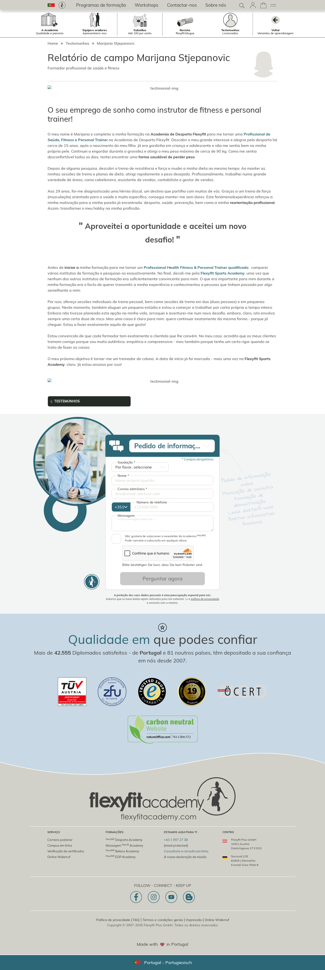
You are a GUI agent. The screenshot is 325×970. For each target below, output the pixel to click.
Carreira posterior (60, 840)
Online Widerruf (58, 857)
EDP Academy (121, 857)
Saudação (126, 462)
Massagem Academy (124, 845)
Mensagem (126, 515)
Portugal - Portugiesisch (168, 962)
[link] (62, 5)
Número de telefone (152, 502)
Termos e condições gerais (163, 920)
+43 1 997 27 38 (176, 840)
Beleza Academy (122, 851)
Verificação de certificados (65, 851)
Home (53, 43)
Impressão (194, 920)
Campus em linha (59, 845)
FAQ (136, 920)
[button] (51, 5)
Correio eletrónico (132, 489)
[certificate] (72, 691)
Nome (123, 475)
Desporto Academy (124, 840)
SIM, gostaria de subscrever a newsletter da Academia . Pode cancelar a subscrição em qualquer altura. (166, 538)
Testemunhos (77, 43)
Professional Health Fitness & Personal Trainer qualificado (196, 267)
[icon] (136, 897)
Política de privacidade (113, 920)
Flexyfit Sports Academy (223, 273)
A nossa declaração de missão (185, 857)
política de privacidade (205, 599)
